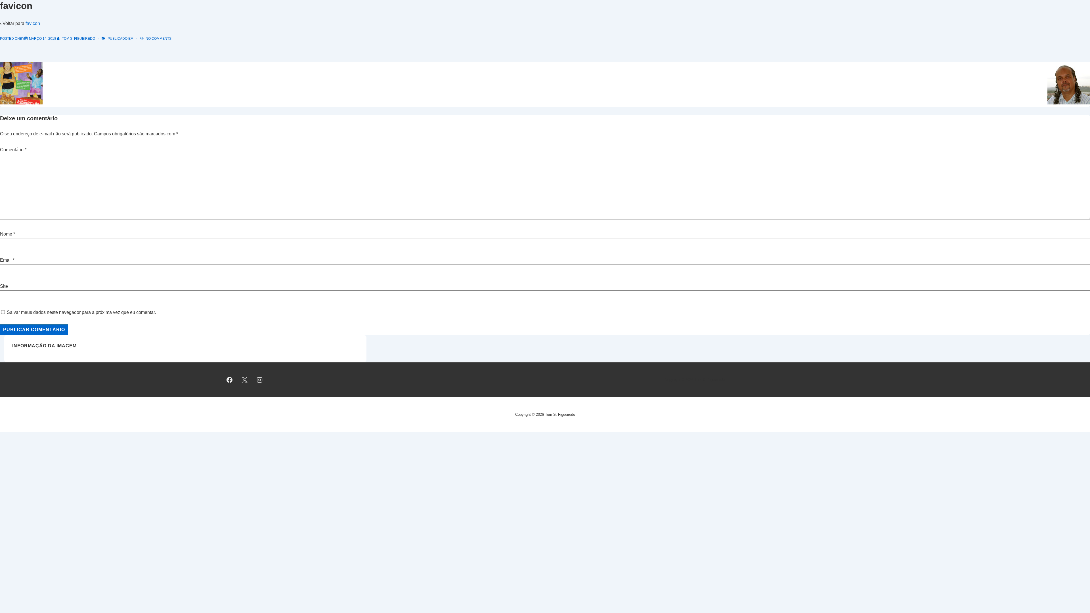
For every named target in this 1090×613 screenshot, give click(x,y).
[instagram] (259, 380)
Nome (6, 234)
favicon (33, 23)
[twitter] (244, 380)
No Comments (158, 39)
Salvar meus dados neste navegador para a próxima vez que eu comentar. (81, 312)
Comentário (13, 149)
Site (4, 286)
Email (6, 260)
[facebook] (229, 380)
